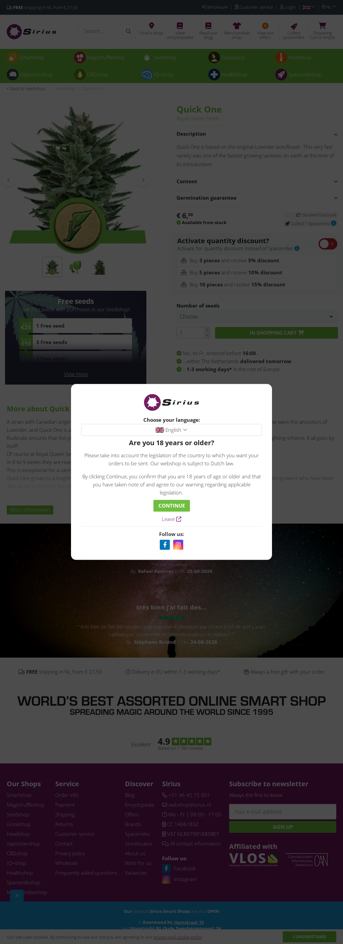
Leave (169, 519)
